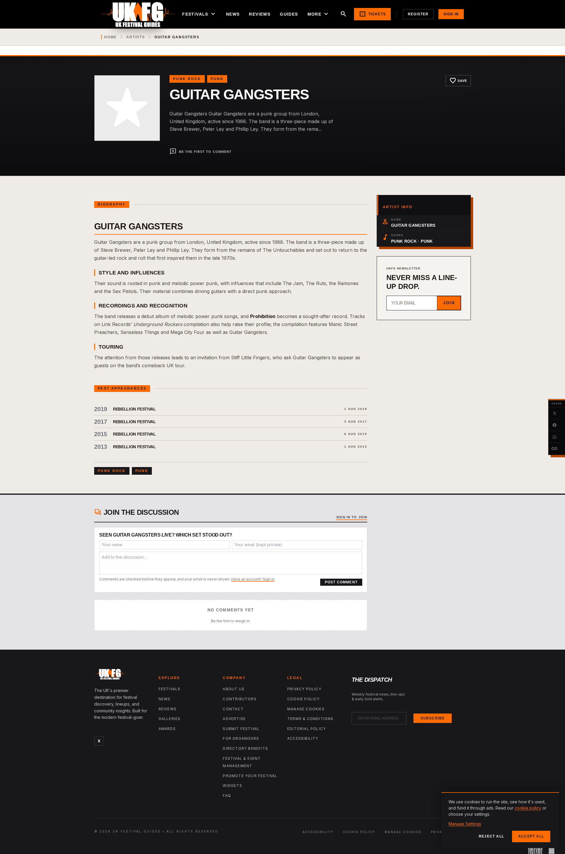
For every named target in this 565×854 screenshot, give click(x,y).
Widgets (232, 785)
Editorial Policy (306, 728)
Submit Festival (241, 728)
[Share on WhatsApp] (554, 437)
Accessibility (302, 738)
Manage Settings (464, 823)
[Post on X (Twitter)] (554, 413)
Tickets (372, 14)
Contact (233, 709)
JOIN (449, 302)
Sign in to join (352, 517)
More (319, 14)
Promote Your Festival (250, 776)
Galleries (170, 718)
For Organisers (241, 738)
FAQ (227, 795)
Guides (289, 14)
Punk (217, 79)
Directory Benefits (245, 748)
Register (418, 14)
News (233, 14)
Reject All (491, 836)
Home (110, 37)
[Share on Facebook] (554, 425)
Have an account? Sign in (252, 579)
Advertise (234, 718)
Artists (135, 37)
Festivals (199, 14)
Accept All (531, 836)
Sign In (451, 14)
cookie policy (528, 807)
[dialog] (500, 820)
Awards (167, 728)
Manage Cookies (306, 709)
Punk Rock (187, 79)
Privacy (439, 832)
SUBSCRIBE (433, 718)
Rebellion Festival (134, 409)
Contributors (239, 699)
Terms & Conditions (310, 718)
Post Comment (341, 582)
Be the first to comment (201, 151)
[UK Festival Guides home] (121, 675)
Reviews (259, 14)
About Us (234, 689)
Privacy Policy (304, 689)
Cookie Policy (303, 699)
